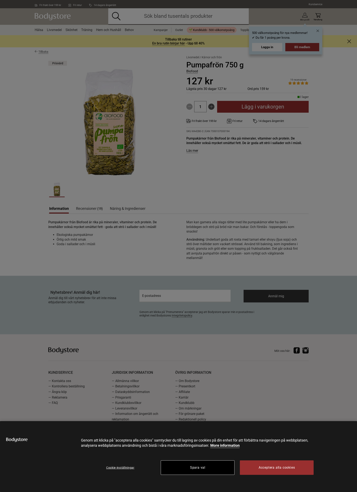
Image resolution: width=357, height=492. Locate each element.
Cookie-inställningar (120, 467)
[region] (178, 456)
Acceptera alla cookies (277, 467)
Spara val (197, 467)
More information (225, 445)
